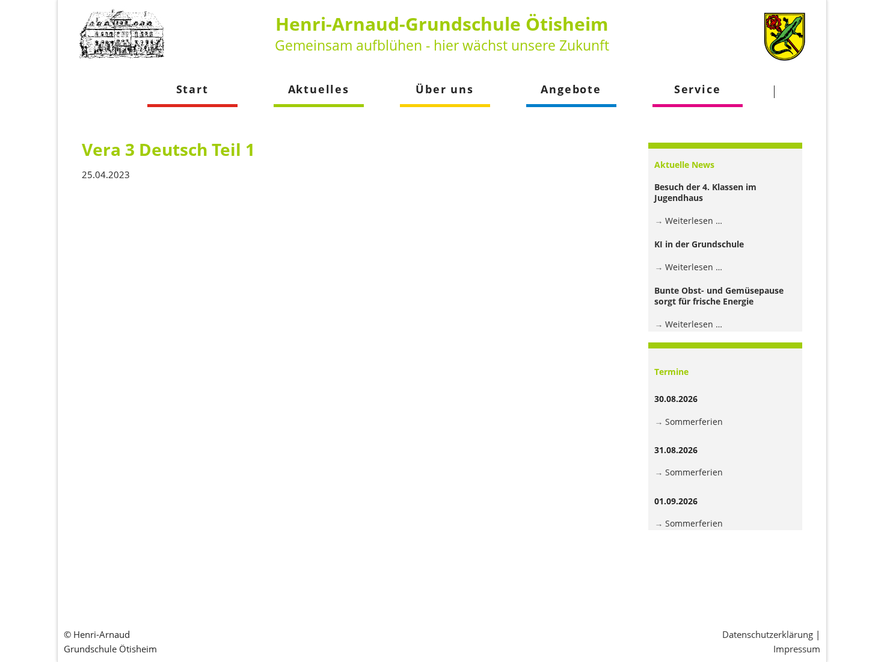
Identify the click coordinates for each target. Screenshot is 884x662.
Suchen (797, 91)
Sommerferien (694, 421)
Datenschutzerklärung (767, 634)
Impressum (796, 649)
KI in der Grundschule (699, 244)
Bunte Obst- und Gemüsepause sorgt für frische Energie (719, 296)
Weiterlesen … (693, 220)
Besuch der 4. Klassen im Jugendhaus (705, 192)
